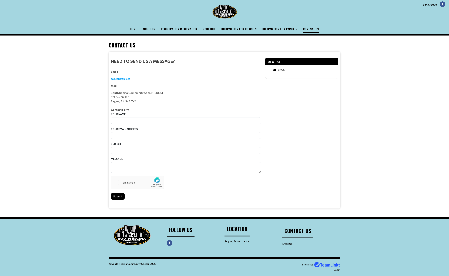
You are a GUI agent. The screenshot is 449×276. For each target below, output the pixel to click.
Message (117, 158)
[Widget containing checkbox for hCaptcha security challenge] (137, 182)
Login (337, 269)
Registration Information (179, 29)
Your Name (118, 114)
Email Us (287, 243)
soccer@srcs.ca (120, 78)
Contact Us (311, 29)
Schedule (209, 29)
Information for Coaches (239, 29)
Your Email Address (124, 128)
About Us (149, 29)
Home (133, 29)
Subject (116, 143)
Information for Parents (279, 29)
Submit (117, 196)
